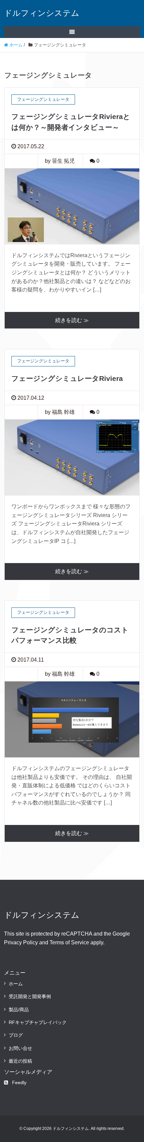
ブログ (16, 1035)
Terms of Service (69, 942)
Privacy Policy (21, 942)
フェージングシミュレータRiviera (67, 378)
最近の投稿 (20, 1061)
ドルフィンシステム (41, 12)
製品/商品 (19, 1009)
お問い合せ (20, 1048)
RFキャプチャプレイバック (38, 1022)
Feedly (19, 1082)
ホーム (16, 983)
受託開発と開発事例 (30, 996)
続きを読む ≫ (72, 320)
